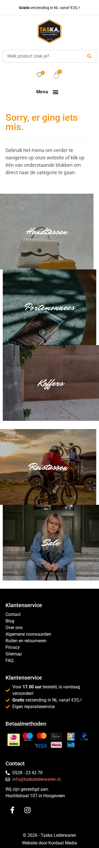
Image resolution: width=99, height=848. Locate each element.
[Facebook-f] (12, 810)
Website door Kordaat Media (49, 843)
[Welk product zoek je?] (41, 56)
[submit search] (89, 56)
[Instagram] (27, 810)
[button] (55, 91)
